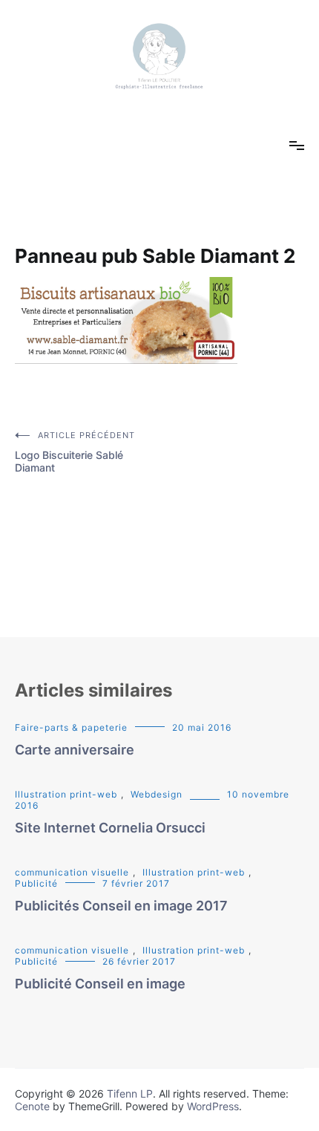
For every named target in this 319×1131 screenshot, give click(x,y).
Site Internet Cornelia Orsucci (110, 827)
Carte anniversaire (74, 749)
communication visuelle (72, 872)
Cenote (32, 1106)
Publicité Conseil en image (100, 983)
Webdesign (156, 794)
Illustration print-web (66, 794)
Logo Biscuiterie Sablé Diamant (75, 452)
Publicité (36, 883)
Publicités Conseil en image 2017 (121, 905)
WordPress (213, 1106)
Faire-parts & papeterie (71, 727)
